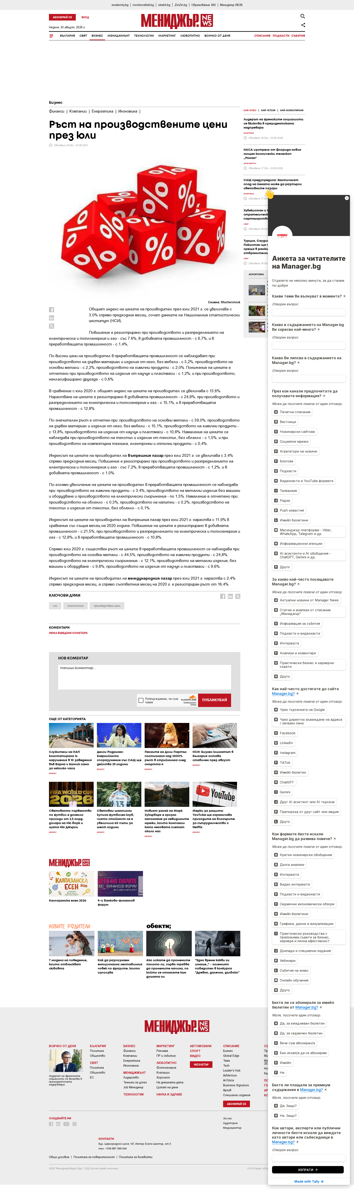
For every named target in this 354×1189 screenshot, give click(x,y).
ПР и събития (166, 1055)
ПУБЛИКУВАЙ (214, 700)
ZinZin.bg (181, 5)
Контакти (106, 1139)
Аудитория (230, 1123)
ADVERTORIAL (256, 275)
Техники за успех (135, 1082)
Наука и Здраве (169, 1094)
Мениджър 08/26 (231, 5)
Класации (163, 1072)
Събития (298, 36)
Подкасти (281, 36)
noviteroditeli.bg (143, 5)
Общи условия (59, 1157)
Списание (262, 36)
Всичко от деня (217, 36)
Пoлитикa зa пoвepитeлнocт (94, 1157)
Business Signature (236, 1085)
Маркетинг (167, 36)
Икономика (131, 1065)
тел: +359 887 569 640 (113, 1148)
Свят (83, 36)
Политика (97, 1050)
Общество (97, 1055)
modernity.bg (120, 5)
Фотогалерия (166, 1067)
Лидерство (131, 1077)
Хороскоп (163, 1077)
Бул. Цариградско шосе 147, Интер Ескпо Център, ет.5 (135, 1143)
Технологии (144, 36)
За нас (227, 1118)
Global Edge (231, 1055)
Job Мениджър (133, 1087)
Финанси (129, 1050)
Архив (227, 1090)
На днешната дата (170, 1082)
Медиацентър (232, 1127)
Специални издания (236, 1095)
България (67, 36)
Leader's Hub (232, 1070)
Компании (130, 1055)
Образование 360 (203, 5)
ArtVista (228, 1080)
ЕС (92, 1077)
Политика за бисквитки (135, 1157)
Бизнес (97, 36)
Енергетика (131, 1060)
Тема (226, 1060)
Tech (226, 1065)
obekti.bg (164, 5)
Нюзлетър (201, 1065)
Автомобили (200, 1045)
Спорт (195, 1050)
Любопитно (190, 36)
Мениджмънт (119, 36)
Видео (195, 1055)
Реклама (162, 1050)
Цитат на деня (167, 1087)
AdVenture (230, 1075)
